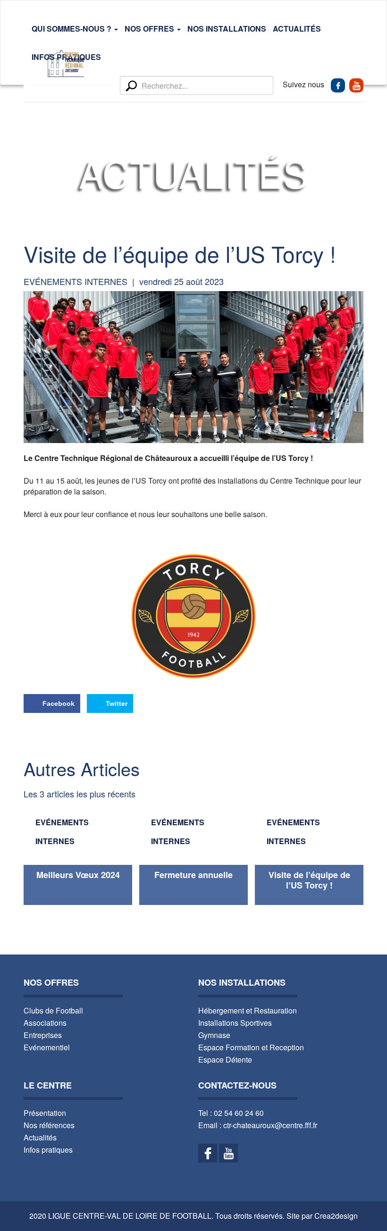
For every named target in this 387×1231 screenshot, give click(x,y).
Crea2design (336, 1215)
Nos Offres (150, 28)
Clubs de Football (53, 1010)
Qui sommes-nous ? (72, 28)
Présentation (45, 1112)
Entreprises (43, 1035)
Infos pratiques (48, 1149)
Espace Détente (225, 1059)
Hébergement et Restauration (247, 1010)
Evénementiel (47, 1047)
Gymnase (214, 1035)
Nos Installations (226, 28)
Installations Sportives (235, 1022)
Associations (45, 1022)
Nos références (49, 1125)
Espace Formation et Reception (251, 1047)
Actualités (297, 28)
